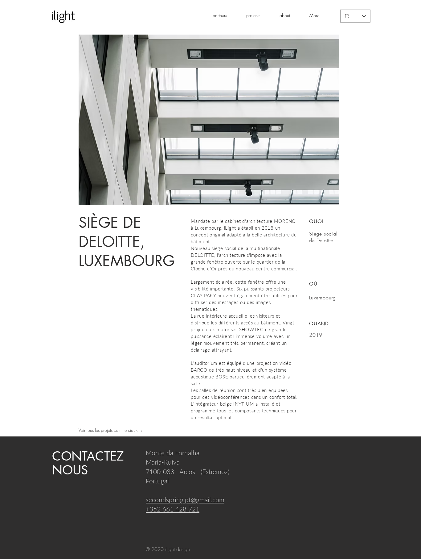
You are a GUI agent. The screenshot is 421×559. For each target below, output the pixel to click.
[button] (258, 15)
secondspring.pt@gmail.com (185, 499)
